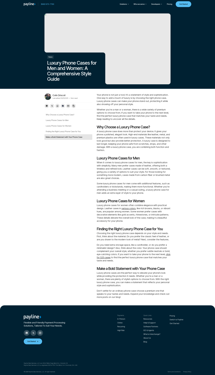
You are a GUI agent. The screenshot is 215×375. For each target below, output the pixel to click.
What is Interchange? (151, 334)
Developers (155, 4)
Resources (147, 319)
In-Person (121, 319)
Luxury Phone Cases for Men (57, 120)
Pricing (169, 4)
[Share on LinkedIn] (46, 106)
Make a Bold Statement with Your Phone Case (64, 137)
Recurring (121, 326)
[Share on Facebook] (63, 106)
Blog (145, 342)
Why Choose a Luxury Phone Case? (60, 115)
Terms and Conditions (174, 372)
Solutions (123, 4)
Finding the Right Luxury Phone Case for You (63, 131)
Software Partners (150, 326)
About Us (147, 338)
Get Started (183, 4)
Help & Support (149, 323)
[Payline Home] (29, 4)
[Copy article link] (73, 106)
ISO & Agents (148, 330)
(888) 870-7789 (47, 4)
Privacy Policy (187, 372)
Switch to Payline (176, 319)
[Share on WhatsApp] (57, 106)
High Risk (121, 330)
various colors (128, 208)
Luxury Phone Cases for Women (58, 126)
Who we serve (139, 4)
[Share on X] (52, 106)
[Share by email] (68, 106)
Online (120, 323)
